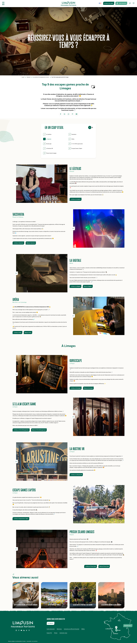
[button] (129, 3)
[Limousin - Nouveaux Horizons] (68, 3)
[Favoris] (134, 3)
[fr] (100, 3)
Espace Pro (49, 633)
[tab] (89, 127)
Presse (55, 633)
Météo (83, 629)
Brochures (59, 629)
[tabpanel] (68, 145)
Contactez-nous (63, 633)
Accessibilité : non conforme (32, 641)
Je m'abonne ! (50, 623)
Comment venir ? (127, 625)
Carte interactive (51, 629)
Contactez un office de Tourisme (71, 629)
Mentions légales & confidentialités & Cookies (17, 641)
